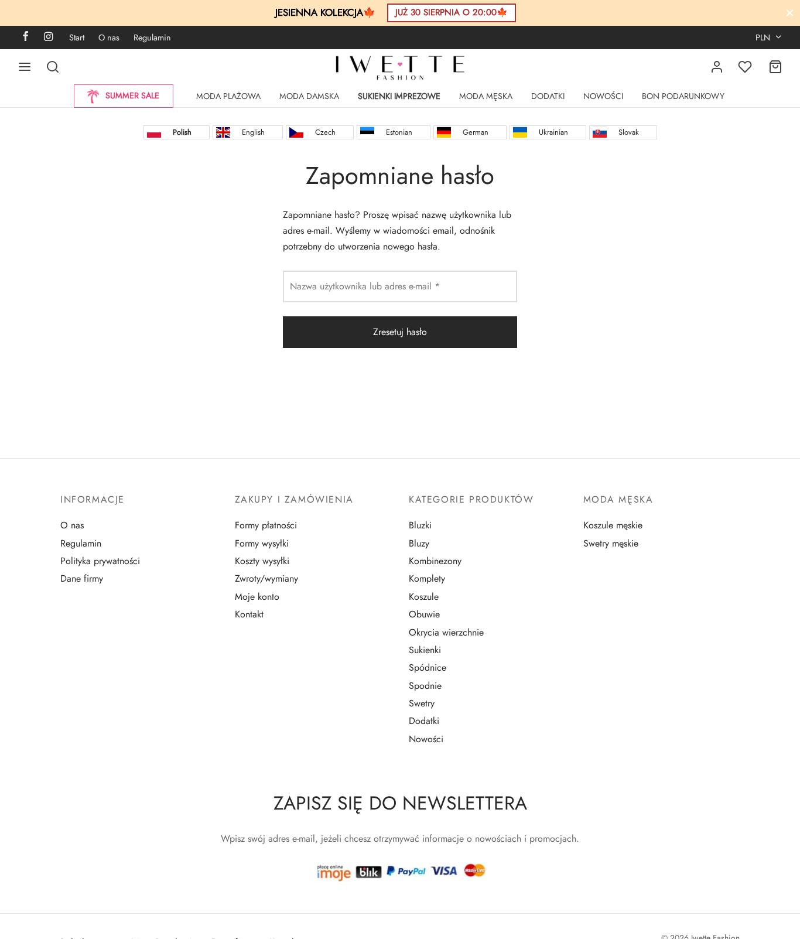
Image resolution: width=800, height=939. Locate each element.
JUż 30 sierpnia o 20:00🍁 (451, 12)
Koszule (424, 596)
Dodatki (548, 96)
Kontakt (249, 614)
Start (76, 37)
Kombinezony (435, 561)
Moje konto (257, 596)
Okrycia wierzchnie (446, 632)
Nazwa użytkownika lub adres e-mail (368, 286)
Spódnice (427, 667)
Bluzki (420, 525)
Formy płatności (266, 525)
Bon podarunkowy (683, 96)
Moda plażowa (228, 96)
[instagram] (48, 37)
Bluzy (419, 543)
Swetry (422, 703)
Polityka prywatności (100, 561)
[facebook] (25, 37)
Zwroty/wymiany (266, 578)
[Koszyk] (775, 67)
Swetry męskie (610, 543)
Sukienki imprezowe (399, 96)
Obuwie (424, 614)
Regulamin (152, 37)
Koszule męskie (612, 525)
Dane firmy (81, 578)
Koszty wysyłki (262, 561)
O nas (108, 37)
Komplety (427, 578)
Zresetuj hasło (400, 332)
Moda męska (485, 96)
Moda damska (309, 96)
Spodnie (425, 685)
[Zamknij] (789, 12)
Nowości (603, 96)
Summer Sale (132, 95)
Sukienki (425, 650)
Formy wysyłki (262, 543)
